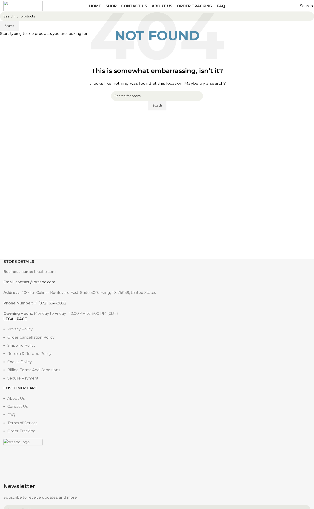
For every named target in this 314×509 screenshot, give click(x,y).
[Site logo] (23, 5)
